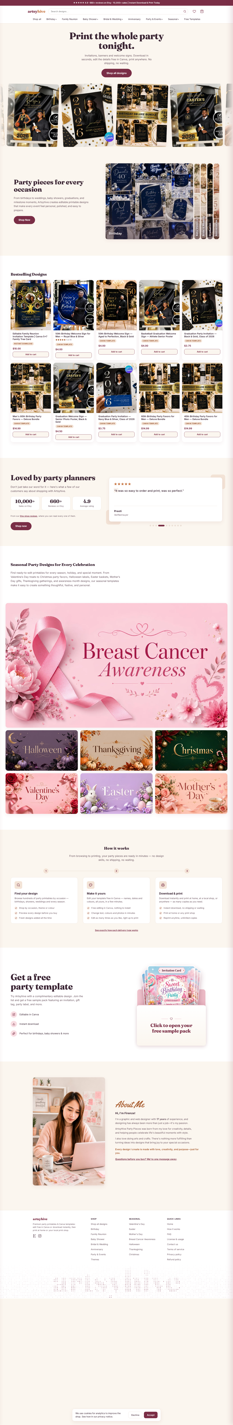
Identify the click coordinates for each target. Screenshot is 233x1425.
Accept (151, 1415)
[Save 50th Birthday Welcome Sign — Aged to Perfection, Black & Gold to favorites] (133, 283)
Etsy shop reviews (28, 516)
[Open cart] (202, 11)
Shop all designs (117, 73)
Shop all (37, 19)
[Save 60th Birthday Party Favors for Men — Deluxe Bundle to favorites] (176, 366)
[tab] (150, 525)
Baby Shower (90, 19)
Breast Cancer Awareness (142, 1239)
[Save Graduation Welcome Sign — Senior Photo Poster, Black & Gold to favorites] (90, 366)
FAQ (169, 1234)
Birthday (50, 19)
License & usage (175, 1239)
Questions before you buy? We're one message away (146, 1159)
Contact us (172, 1244)
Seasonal (172, 19)
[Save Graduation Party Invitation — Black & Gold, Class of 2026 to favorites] (218, 283)
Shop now (21, 525)
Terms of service (175, 1249)
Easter (132, 1229)
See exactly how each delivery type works (116, 930)
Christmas (134, 1254)
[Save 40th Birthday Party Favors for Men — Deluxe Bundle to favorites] (218, 366)
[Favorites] (194, 11)
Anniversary (134, 19)
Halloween (134, 1244)
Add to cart (30, 354)
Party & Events (153, 19)
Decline (135, 1415)
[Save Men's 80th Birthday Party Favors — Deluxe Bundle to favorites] (47, 366)
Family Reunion (70, 19)
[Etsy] (34, 1235)
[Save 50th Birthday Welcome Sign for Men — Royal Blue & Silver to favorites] (90, 283)
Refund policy (174, 1259)
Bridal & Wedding (112, 19)
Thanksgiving (135, 1249)
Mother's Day (136, 1234)
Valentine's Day (137, 1224)
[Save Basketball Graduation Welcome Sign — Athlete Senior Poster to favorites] (176, 283)
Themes (95, 1259)
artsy (36, 11)
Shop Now (24, 219)
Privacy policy (174, 1254)
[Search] (185, 11)
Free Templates (192, 19)
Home (170, 1224)
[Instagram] (39, 1235)
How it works (173, 1229)
